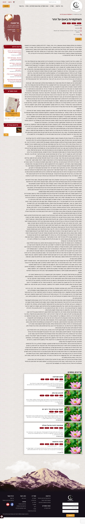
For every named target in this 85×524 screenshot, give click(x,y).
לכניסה (4, 2)
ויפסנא (69, 23)
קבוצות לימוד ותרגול (46, 500)
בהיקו (42, 379)
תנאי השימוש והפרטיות (21, 508)
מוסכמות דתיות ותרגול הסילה (52, 425)
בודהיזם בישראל (22, 504)
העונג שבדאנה (58, 377)
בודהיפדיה (33, 500)
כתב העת (24, 498)
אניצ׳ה (52, 379)
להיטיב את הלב (57, 393)
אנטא (61, 379)
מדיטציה (74, 23)
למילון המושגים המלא (11, 30)
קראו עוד (18, 30)
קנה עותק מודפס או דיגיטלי (12, 114)
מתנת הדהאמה (57, 442)
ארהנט (47, 379)
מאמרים (34, 498)
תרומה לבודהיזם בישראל (8, 500)
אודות (27, 6)
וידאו (35, 506)
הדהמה (47, 395)
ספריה (52, 6)
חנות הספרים (44, 6)
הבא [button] (8, 118)
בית (62, 6)
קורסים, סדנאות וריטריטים (44, 502)
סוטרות (34, 504)
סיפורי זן (34, 502)
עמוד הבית (79, 14)
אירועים (58, 6)
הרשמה (70, 515)
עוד (6, 134)
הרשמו (10, 2)
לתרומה (6, 6)
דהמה (52, 395)
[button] (1, 516)
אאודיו (34, 508)
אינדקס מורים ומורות (21, 506)
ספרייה (74, 14)
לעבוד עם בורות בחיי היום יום (52, 409)
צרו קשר (21, 6)
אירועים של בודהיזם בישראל (44, 498)
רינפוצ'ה (79, 23)
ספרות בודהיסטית (32, 511)
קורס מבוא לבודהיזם (35, 6)
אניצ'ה (56, 379)
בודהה (64, 23)
